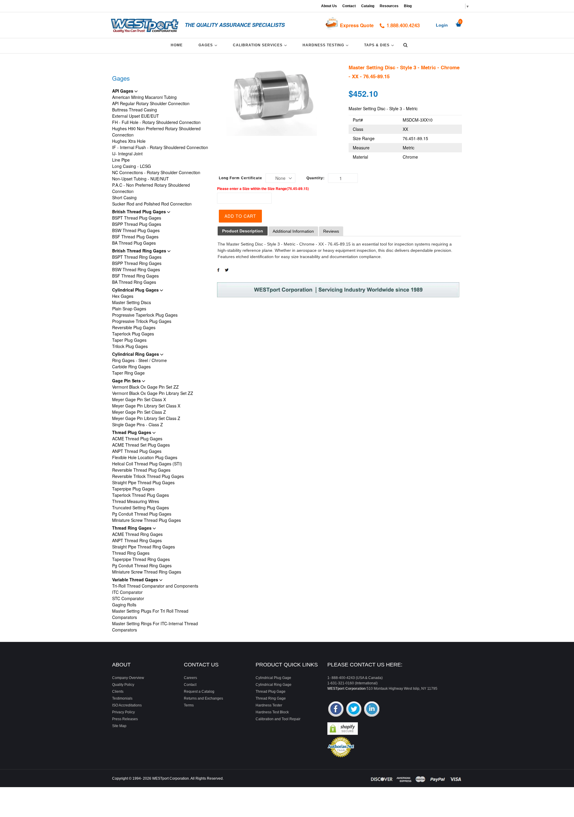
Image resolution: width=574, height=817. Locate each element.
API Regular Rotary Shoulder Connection (151, 103)
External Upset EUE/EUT (135, 116)
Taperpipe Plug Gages (133, 489)
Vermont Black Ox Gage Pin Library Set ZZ (152, 393)
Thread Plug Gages (132, 432)
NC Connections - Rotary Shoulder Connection (156, 172)
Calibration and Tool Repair (278, 719)
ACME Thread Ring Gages (137, 534)
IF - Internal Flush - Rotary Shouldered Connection (160, 147)
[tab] (243, 231)
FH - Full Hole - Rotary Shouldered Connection (156, 122)
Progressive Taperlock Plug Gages (145, 315)
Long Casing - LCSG (131, 166)
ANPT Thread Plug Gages (136, 451)
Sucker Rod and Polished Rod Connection (152, 204)
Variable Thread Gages (135, 580)
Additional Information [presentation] (293, 231)
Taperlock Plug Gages (133, 334)
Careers (190, 678)
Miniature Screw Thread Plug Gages (146, 520)
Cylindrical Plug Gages (136, 290)
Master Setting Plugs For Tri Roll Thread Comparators (150, 614)
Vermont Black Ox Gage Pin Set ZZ (145, 387)
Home (177, 45)
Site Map (119, 726)
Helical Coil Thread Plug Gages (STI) (147, 464)
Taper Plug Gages (129, 340)
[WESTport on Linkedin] (371, 709)
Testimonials (122, 698)
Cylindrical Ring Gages (136, 354)
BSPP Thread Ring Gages (136, 263)
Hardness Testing (326, 45)
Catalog (367, 6)
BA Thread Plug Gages (134, 243)
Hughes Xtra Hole (129, 141)
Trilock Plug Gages (130, 346)
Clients (117, 691)
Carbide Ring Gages (131, 367)
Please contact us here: (364, 665)
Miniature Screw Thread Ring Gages (146, 572)
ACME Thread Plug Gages (137, 439)
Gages (209, 45)
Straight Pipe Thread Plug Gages (143, 482)
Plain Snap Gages (129, 309)
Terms (189, 705)
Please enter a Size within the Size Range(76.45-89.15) (263, 188)
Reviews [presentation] (331, 231)
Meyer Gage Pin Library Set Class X (146, 406)
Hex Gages (122, 296)
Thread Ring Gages (132, 528)
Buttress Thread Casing (134, 110)
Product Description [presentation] (242, 231)
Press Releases (125, 719)
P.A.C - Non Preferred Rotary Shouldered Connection (151, 188)
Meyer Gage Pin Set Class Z (139, 412)
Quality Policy (123, 685)
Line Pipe (121, 160)
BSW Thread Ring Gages (136, 269)
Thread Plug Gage (271, 691)
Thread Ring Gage (271, 698)
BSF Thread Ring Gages (135, 276)
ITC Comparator (127, 592)
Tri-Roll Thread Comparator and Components (155, 586)
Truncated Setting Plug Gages (140, 508)
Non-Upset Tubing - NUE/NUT (140, 179)
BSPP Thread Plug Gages (136, 224)
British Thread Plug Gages (139, 211)
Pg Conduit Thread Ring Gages (142, 565)
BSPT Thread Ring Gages (136, 257)
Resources (389, 6)
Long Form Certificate (240, 178)
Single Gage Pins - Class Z (137, 424)
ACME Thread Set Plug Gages (141, 445)
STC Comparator (128, 598)
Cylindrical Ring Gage (273, 685)
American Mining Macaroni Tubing (144, 97)
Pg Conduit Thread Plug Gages (141, 514)
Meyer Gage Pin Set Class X (139, 399)
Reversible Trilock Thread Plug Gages (148, 476)
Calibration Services (261, 45)
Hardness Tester (269, 705)
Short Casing (124, 197)
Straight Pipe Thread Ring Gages (143, 547)
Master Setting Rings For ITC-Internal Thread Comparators (155, 626)
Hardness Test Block (272, 712)
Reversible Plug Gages (133, 327)
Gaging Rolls (124, 605)
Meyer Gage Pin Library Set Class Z (146, 418)
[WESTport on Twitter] (353, 709)
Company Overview (128, 678)
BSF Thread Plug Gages (135, 237)
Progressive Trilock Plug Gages (141, 321)
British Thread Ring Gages (139, 251)
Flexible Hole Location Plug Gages (144, 457)
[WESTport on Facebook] (335, 709)
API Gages (123, 91)
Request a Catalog (199, 691)
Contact (349, 6)
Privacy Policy (123, 712)
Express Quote (357, 25)
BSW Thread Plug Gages (136, 230)
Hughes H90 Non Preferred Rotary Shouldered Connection (156, 131)
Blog (408, 6)
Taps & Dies (380, 45)
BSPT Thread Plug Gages (136, 218)
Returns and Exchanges (203, 698)
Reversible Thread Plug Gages (141, 470)
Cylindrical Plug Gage (273, 678)
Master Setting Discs (131, 302)
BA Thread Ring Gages (134, 282)
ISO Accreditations (127, 705)
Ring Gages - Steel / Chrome (139, 360)
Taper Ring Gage (128, 373)
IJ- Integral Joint (127, 154)
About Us (329, 6)
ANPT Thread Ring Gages (137, 540)
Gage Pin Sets (127, 381)
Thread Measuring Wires (135, 501)
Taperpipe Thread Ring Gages (141, 559)
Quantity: (315, 178)
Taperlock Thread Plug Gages (140, 495)
